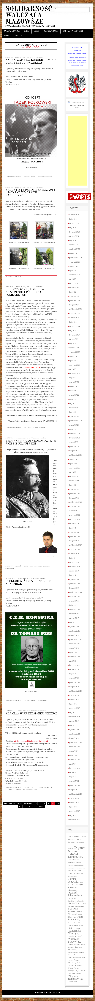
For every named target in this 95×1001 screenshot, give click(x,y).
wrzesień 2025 (74, 262)
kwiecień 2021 (74, 437)
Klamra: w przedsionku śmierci (31, 713)
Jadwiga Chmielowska (74, 873)
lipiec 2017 (73, 605)
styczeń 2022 (74, 416)
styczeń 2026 (74, 244)
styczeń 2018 (74, 579)
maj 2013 (72, 815)
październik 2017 (75, 592)
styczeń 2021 (74, 442)
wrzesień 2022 (74, 390)
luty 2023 (72, 377)
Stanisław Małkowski (75, 948)
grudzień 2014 (74, 734)
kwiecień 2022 (74, 407)
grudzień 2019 (74, 493)
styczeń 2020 (74, 489)
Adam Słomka (73, 836)
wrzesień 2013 (74, 798)
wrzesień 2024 (74, 313)
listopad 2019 (74, 498)
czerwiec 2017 (74, 609)
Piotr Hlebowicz (75, 915)
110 (20, 806)
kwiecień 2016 (74, 665)
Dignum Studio (77, 849)
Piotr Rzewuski (75, 918)
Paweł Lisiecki (73, 910)
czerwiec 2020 (74, 468)
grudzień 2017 (74, 583)
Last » (41, 806)
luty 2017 (72, 622)
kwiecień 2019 (74, 519)
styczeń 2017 (74, 626)
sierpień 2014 (74, 751)
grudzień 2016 (74, 631)
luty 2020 (72, 485)
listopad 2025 (74, 253)
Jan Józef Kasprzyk (75, 875)
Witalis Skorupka (73, 969)
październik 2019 (75, 502)
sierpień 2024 (74, 317)
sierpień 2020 (74, 459)
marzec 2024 (74, 339)
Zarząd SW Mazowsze (73, 31)
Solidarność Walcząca (74, 932)
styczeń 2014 (74, 781)
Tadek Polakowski (45, 177)
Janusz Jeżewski (73, 880)
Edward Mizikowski (75, 855)
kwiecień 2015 (74, 716)
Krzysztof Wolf (72, 898)
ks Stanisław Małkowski (76, 899)
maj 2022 (72, 403)
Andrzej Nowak (80, 842)
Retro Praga (74, 928)
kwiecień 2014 (74, 768)
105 (40, 803)
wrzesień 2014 (74, 746)
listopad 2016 (74, 635)
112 (29, 806)
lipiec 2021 (73, 429)
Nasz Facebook (51, 31)
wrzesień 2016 (74, 643)
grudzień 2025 (74, 249)
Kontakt (18, 36)
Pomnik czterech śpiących (75, 925)
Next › (34, 806)
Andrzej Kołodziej (75, 840)
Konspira (33, 177)
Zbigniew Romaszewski (75, 977)
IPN (69, 871)
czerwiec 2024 (74, 326)
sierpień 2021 (74, 425)
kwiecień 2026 (74, 232)
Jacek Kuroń (76, 870)
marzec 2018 (74, 570)
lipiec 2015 (73, 704)
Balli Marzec (71, 845)
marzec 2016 (74, 669)
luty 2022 (72, 412)
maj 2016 (72, 661)
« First (19, 803)
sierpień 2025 (74, 266)
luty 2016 (72, 673)
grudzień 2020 (74, 446)
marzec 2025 (74, 287)
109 (57, 803)
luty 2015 (72, 725)
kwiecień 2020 (74, 476)
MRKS (26, 31)
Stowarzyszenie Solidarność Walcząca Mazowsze (76, 953)
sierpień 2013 (74, 802)
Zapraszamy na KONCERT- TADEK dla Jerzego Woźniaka (31, 61)
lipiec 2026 (73, 219)
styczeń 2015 (74, 729)
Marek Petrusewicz (37, 427)
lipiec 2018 (73, 558)
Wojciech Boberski (80, 971)
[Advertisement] (77, 151)
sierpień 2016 (74, 648)
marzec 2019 (74, 523)
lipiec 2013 (73, 806)
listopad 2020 (74, 450)
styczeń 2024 (74, 347)
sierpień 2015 (74, 699)
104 (35, 803)
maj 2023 (72, 369)
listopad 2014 (74, 738)
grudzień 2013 (74, 785)
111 (25, 806)
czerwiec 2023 (74, 365)
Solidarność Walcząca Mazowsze (28, 15)
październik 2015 (75, 691)
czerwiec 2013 (74, 811)
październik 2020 (75, 455)
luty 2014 (72, 776)
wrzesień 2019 (74, 506)
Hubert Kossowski (80, 868)
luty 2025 (72, 292)
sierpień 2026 (74, 214)
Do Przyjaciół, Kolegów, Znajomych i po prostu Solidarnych (25, 292)
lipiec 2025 (73, 270)
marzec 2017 (74, 618)
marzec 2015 (74, 721)
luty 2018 (72, 575)
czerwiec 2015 (74, 708)
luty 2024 (72, 343)
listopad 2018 (74, 540)
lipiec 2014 (73, 755)
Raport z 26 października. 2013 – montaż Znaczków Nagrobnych (30, 193)
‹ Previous (28, 803)
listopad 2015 (74, 686)
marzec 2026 (74, 236)
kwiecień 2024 (74, 335)
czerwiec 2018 (74, 562)
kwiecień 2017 (74, 613)
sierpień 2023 (74, 356)
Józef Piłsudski (35, 566)
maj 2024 (72, 330)
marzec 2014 (74, 772)
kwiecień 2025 (74, 283)
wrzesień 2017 (74, 596)
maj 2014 (72, 764)
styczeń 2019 (74, 532)
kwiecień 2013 (74, 819)
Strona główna (12, 31)
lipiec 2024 (73, 322)
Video (36, 31)
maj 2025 (72, 279)
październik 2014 (75, 742)
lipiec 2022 (73, 399)
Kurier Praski (75, 903)
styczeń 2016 (74, 678)
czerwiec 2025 (74, 274)
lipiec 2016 (73, 652)
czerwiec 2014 (74, 759)
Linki (6, 36)
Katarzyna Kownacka (75, 886)
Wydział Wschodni (74, 973)
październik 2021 (75, 420)
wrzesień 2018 (74, 549)
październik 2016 (75, 639)
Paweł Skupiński (75, 912)
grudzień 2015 (74, 682)
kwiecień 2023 (74, 373)
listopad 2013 (74, 789)
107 (49, 803)
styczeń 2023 (74, 382)
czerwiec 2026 (74, 223)
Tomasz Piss (43, 700)
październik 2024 (75, 309)
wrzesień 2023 (74, 352)
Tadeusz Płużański (74, 961)
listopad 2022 (74, 386)
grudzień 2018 (74, 536)
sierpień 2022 (74, 395)
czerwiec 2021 (74, 433)
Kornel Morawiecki (75, 893)
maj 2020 (72, 472)
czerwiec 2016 (74, 656)
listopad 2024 (74, 304)
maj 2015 (72, 712)
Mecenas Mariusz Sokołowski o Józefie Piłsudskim (30, 442)
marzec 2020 (74, 480)
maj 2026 (72, 227)
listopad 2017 (74, 588)
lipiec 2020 (73, 463)
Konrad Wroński (36, 57)
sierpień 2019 (74, 510)
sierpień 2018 (74, 553)
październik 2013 (75, 794)
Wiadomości (17, 177)
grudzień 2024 (74, 300)
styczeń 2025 (74, 296)
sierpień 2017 (74, 601)
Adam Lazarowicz (36, 787)
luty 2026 (72, 240)
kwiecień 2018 (74, 566)
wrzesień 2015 (74, 695)
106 (44, 803)
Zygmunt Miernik (72, 981)
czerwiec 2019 (74, 515)
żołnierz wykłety (30, 789)
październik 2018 (75, 545)
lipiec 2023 (73, 360)
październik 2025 (75, 257)
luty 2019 (72, 528)
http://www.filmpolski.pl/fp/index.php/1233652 (31, 741)
